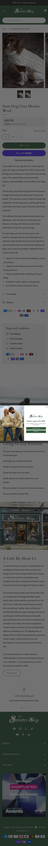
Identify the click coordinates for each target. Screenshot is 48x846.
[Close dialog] (47, 407)
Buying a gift (36, 431)
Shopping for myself (36, 428)
